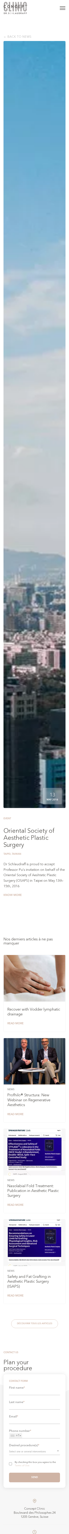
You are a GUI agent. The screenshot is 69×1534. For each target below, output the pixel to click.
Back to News (19, 37)
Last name (17, 1402)
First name (17, 1387)
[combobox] (34, 1451)
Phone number (20, 1433)
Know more (12, 895)
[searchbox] (31, 1451)
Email (13, 1416)
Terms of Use (22, 1465)
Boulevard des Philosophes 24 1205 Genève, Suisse (35, 1515)
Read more (15, 1023)
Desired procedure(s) (24, 1445)
